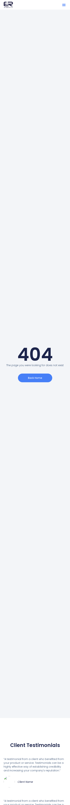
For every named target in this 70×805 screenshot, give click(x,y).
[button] (64, 5)
